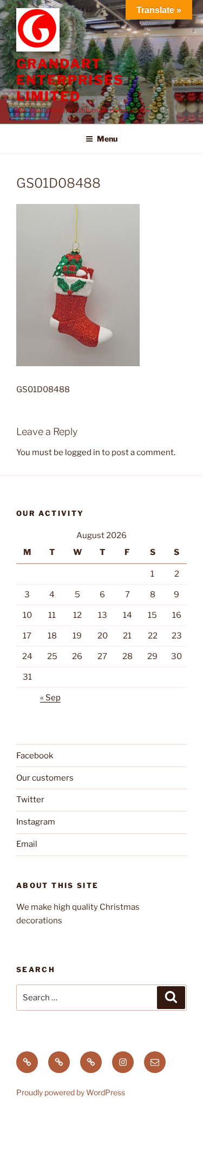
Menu (107, 138)
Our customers (45, 778)
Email (26, 844)
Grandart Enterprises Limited (70, 80)
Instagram (35, 822)
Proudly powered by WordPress (70, 1092)
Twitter (30, 799)
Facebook (34, 756)
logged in (82, 452)
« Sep (50, 698)
